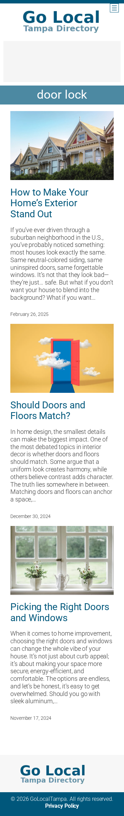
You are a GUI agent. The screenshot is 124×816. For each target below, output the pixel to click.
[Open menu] (114, 7)
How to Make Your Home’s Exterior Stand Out (49, 203)
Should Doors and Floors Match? (47, 410)
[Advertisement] (62, 65)
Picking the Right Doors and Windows (59, 612)
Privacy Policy (62, 806)
